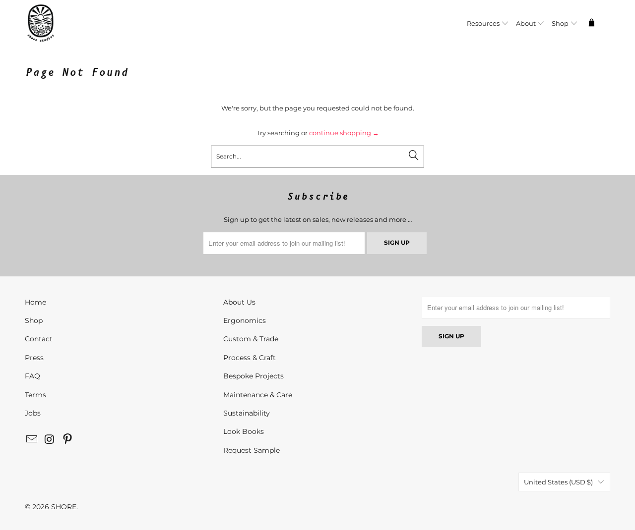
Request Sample (251, 450)
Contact (39, 338)
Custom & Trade (250, 338)
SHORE (63, 506)
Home (35, 302)
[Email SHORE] (32, 439)
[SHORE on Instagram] (50, 439)
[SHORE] (66, 24)
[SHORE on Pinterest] (67, 439)
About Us (239, 302)
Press (34, 357)
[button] (488, 24)
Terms (35, 394)
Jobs (33, 413)
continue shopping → (344, 133)
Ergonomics (244, 320)
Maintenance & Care (257, 394)
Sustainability (246, 413)
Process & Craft (249, 357)
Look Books (243, 431)
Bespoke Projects (253, 375)
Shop (34, 320)
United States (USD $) (558, 482)
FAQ (32, 375)
